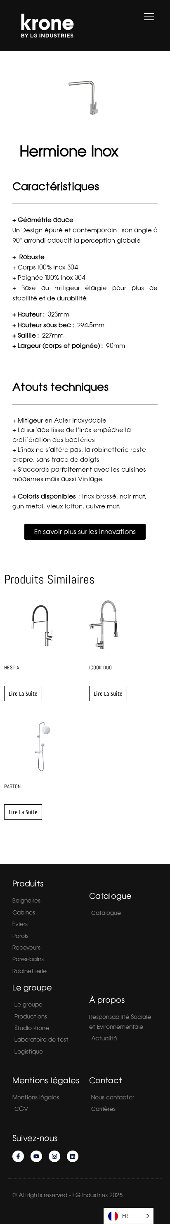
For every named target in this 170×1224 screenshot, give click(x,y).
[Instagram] (54, 1156)
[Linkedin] (72, 1156)
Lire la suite (23, 693)
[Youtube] (36, 1156)
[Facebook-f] (18, 1156)
